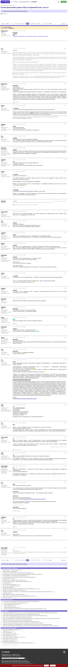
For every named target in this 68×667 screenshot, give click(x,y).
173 (47, 23)
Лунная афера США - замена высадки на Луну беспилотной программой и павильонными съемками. (22, 574)
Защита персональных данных (24, 662)
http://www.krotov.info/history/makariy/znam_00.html (25, 398)
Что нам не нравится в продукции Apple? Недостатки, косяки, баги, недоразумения (18, 577)
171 (43, 23)
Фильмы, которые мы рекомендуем (9, 571)
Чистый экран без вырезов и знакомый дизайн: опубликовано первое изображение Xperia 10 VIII (21, 614)
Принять (46, 665)
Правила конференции (13, 660)
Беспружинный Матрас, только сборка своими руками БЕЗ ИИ (14, 575)
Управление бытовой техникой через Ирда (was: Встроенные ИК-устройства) (17, 642)
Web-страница (3, 130)
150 (34, 23)
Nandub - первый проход (7, 635)
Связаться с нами (5, 660)
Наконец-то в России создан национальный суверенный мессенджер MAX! (17, 572)
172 (45, 23)
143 (18, 23)
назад (7, 23)
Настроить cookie (14, 662)
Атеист (16, 323)
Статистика (25, 660)
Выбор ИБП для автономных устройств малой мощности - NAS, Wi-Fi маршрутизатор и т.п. (20, 588)
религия (3, 13)
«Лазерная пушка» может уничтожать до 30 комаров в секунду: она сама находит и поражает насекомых (23, 622)
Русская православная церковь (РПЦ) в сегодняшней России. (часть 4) (25, 7)
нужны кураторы (7, 27)
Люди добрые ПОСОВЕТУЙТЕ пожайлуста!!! (11, 629)
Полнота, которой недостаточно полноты (12, 604)
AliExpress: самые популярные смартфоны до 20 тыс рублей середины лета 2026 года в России (21, 621)
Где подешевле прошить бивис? (9, 641)
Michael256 (19, 449)
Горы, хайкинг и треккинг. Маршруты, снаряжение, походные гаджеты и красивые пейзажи (21, 601)
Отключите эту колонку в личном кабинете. (9, 645)
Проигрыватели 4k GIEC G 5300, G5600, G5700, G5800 (12, 590)
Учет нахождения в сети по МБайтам (10, 634)
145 (23, 23)
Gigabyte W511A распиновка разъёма (11, 607)
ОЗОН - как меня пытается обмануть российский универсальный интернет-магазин (18, 596)
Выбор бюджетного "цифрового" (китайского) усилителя (13, 594)
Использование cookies (6, 662)
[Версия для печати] (62, 24)
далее (50, 23)
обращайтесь (11, 28)
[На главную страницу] (5, 2)
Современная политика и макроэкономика (8, 5)
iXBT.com (3, 663)
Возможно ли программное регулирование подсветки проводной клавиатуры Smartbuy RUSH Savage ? (23, 608)
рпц (6, 13)
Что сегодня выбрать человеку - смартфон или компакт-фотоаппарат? (16, 581)
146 (25, 23)
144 (20, 23)
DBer (16, 449)
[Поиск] (58, 2)
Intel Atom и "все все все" (8, 597)
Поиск (19, 660)
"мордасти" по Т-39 (6, 631)
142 (16, 23)
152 (39, 23)
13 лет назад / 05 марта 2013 (19, 30)
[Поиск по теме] (64, 24)
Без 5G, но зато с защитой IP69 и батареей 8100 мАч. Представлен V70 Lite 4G (17, 617)
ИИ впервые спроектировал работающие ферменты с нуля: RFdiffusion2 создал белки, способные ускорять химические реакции (27, 624)
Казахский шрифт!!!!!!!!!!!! (7, 632)
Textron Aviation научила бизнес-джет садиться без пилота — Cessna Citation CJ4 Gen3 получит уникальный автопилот (25, 615)
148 (30, 23)
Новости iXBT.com (5, 610)
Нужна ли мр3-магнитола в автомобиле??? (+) (11, 637)
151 (37, 23)
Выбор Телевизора (6, 593)
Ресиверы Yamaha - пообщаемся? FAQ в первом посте (13, 580)
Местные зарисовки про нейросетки (10, 584)
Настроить (53, 665)
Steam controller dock (8, 605)
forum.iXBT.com (27, 663)
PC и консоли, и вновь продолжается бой (10, 585)
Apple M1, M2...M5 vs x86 (7, 578)
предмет (23, 214)
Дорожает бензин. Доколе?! (8, 587)
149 (32, 23)
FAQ (22, 660)
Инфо (65, 30)
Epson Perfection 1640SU (7, 638)
